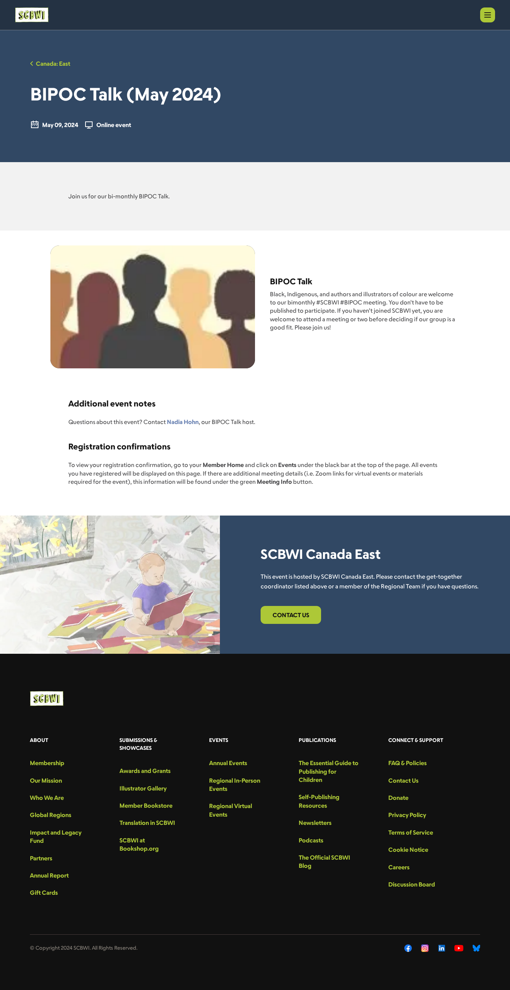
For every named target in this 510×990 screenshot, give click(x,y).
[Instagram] (425, 948)
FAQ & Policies (407, 763)
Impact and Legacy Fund (55, 836)
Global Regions (50, 815)
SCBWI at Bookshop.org (139, 844)
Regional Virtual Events (230, 810)
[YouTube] (458, 948)
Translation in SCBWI (147, 822)
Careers (399, 867)
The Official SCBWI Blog (324, 861)
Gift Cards (44, 892)
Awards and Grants (145, 770)
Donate (398, 797)
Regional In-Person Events (234, 784)
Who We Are (47, 797)
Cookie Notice (408, 849)
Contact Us (291, 615)
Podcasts (311, 840)
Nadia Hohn (183, 422)
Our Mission (46, 780)
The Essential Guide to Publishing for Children (328, 771)
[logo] (32, 14)
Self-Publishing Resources (319, 801)
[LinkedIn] (441, 948)
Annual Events (228, 763)
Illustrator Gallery (143, 788)
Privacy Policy (407, 815)
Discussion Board (411, 884)
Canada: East (53, 63)
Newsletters (315, 822)
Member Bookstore (145, 805)
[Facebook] (408, 948)
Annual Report (49, 875)
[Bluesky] (476, 948)
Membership (47, 763)
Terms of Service (410, 832)
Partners (41, 858)
